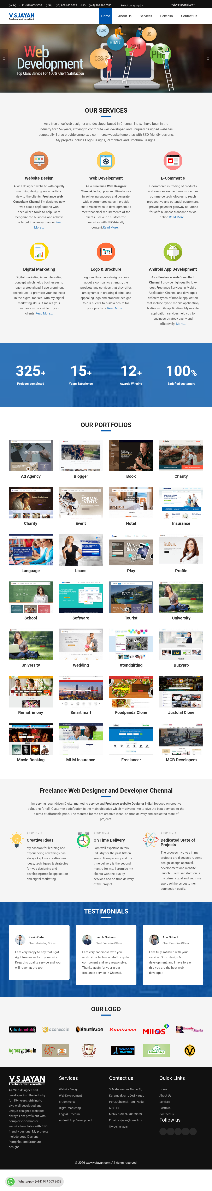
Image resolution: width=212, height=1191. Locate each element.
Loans (80, 570)
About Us (124, 16)
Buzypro (181, 665)
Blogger (81, 476)
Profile (181, 570)
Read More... (111, 227)
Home (105, 16)
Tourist (131, 618)
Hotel (131, 523)
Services (146, 16)
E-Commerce (173, 178)
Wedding (81, 665)
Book (131, 476)
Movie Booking (31, 759)
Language (31, 570)
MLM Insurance (80, 759)
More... (181, 324)
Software (80, 618)
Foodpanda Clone (131, 712)
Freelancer (131, 759)
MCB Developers (181, 759)
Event (81, 523)
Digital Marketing (39, 269)
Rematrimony (30, 712)
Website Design (39, 178)
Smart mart (80, 712)
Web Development (106, 178)
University (181, 618)
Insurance (181, 523)
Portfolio (166, 16)
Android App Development (173, 269)
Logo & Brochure (106, 269)
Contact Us (189, 16)
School (30, 618)
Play (131, 570)
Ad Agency (31, 476)
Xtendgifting (131, 665)
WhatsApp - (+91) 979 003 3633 (39, 1181)
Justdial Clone (181, 712)
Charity (181, 476)
